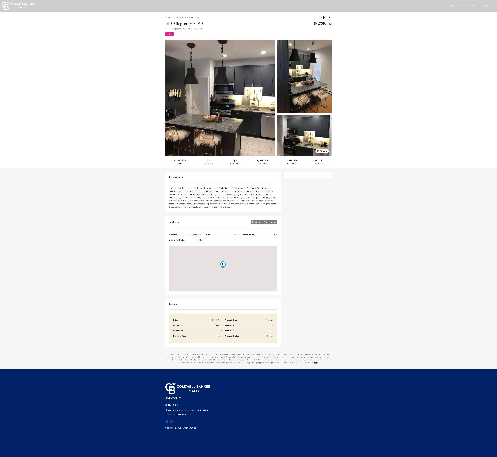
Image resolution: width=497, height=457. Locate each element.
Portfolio (475, 6)
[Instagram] (171, 421)
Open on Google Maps (265, 222)
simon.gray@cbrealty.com (179, 414)
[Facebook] (166, 421)
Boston (178, 17)
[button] (321, 17)
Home (452, 6)
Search (462, 6)
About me (489, 6)
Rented (170, 34)
